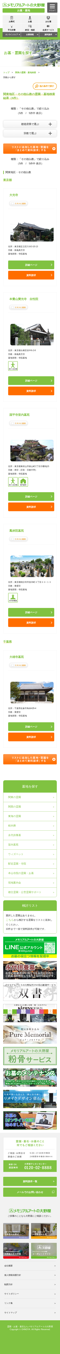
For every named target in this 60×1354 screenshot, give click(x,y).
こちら (10, 919)
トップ (6, 72)
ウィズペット (16, 854)
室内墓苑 (13, 844)
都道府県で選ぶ (30, 124)
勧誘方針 (8, 1284)
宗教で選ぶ (30, 133)
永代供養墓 (14, 835)
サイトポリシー (11, 1294)
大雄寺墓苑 (16, 656)
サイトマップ (10, 1312)
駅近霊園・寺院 (17, 863)
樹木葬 (12, 825)
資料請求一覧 (30, 1181)
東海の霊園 (14, 816)
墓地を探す (30, 786)
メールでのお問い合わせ (30, 1192)
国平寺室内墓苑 (19, 414)
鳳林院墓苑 (16, 530)
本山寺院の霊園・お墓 (21, 873)
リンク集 (8, 1303)
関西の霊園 (14, 806)
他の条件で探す (47, 86)
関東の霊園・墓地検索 (25, 72)
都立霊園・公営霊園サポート (24, 892)
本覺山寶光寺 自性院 (23, 299)
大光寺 (13, 195)
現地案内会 (14, 882)
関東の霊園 (14, 797)
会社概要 (8, 1266)
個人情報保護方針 (12, 1275)
